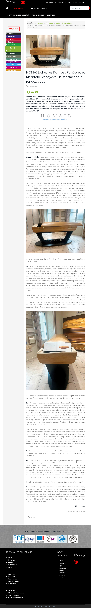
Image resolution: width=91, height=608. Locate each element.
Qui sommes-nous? (49, 3)
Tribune (11, 34)
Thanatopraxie (13, 59)
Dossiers (11, 42)
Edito (10, 558)
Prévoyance (12, 56)
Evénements (12, 67)
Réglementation (14, 62)
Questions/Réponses (15, 65)
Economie (11, 45)
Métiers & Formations (16, 593)
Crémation (12, 54)
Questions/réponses (15, 598)
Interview (11, 36)
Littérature (12, 70)
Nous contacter (79, 3)
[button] (28, 92)
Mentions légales (64, 3)
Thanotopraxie (13, 595)
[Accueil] (7, 8)
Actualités (11, 39)
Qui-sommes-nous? (62, 568)
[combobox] (80, 8)
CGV (61, 578)
